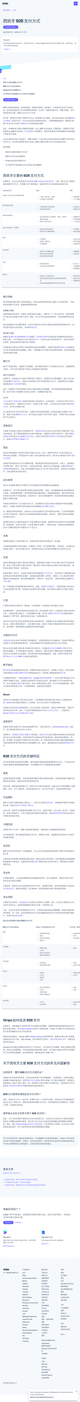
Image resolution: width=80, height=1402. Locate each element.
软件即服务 (45, 1305)
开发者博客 (45, 1378)
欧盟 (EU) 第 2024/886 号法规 (19, 336)
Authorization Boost (29, 1278)
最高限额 (19, 707)
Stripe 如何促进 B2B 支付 (12, 90)
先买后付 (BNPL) (56, 648)
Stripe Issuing (36, 1036)
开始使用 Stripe (10, 27)
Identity (25, 1305)
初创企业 (45, 1275)
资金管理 (19, 915)
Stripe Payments (27, 1028)
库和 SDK (45, 1372)
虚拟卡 (20, 683)
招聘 (62, 1311)
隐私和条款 (64, 1286)
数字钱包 (6, 670)
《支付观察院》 (29, 131)
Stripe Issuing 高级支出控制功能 (29, 1124)
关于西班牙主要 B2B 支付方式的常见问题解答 (19, 94)
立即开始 (8, 1222)
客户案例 (64, 1275)
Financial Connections (30, 1303)
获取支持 (64, 1327)
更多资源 (6, 10)
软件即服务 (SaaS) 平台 (19, 439)
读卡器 (62, 673)
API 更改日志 (46, 1370)
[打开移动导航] (76, 3)
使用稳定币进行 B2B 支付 (22, 734)
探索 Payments (8, 1246)
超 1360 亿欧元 (48, 506)
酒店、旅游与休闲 (47, 1319)
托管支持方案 (65, 1329)
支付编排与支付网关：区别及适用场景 (18, 1182)
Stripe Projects (47, 1375)
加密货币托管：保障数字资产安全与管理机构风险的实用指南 (25, 1185)
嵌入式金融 (45, 1286)
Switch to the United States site (41, 1397)
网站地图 (64, 1294)
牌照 (62, 1292)
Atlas (24, 1275)
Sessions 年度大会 (67, 1284)
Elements (25, 1300)
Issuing (25, 1311)
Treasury (25, 1341)
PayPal (48, 678)
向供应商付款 (48, 181)
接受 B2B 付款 (35, 181)
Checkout (25, 1286)
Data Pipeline (27, 1297)
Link (23, 1314)
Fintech (44, 1314)
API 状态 (44, 1367)
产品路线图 (64, 1308)
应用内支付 (45, 1294)
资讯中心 (64, 1313)
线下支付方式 (47, 573)
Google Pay (38, 678)
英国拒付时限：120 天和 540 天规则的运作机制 (21, 1179)
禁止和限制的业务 (67, 1289)
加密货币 (25, 1294)
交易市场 (45, 1297)
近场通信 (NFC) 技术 (20, 673)
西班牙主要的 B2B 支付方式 (12, 82)
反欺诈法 (17, 805)
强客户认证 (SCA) (33, 1080)
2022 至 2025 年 (48, 586)
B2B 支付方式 (21, 414)
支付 (14, 10)
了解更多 (6, 49)
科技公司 (44, 734)
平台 (43, 1303)
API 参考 (44, 1364)
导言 (4, 78)
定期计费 (36, 861)
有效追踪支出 (24, 902)
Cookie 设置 (65, 1297)
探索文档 (45, 1244)
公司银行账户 (17, 401)
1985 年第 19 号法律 (56, 613)
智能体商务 (45, 1278)
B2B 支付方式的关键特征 (12, 86)
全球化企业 (45, 1292)
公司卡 (5, 401)
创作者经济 (45, 1311)
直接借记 (38, 431)
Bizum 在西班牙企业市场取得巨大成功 (18, 713)
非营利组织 (45, 1327)
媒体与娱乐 (45, 1325)
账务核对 (49, 802)
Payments (26, 1322)
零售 (43, 1336)
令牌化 (60, 1039)
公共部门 (45, 1333)
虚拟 (52, 1039)
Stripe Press (65, 1316)
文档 (43, 1361)
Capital (24, 1284)
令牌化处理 (9, 888)
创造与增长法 (28, 805)
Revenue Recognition (30, 1330)
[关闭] (76, 1391)
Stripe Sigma (27, 1333)
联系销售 (18, 1222)
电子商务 (45, 1284)
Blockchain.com (61, 727)
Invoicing (25, 1308)
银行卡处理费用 (16, 384)
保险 (43, 1322)
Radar (24, 1327)
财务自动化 (45, 1289)
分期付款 (6, 640)
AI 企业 (44, 1308)
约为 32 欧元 (15, 381)
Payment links (27, 1319)
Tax (23, 1336)
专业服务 (45, 1330)
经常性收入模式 (54, 436)
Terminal (25, 1338)
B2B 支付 (25, 123)
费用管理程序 (58, 813)
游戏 (43, 1316)
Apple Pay (27, 678)
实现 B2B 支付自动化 (25, 436)
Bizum (9, 702)
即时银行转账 (41, 336)
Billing (24, 1281)
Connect (25, 1292)
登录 (62, 1334)
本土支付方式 (51, 710)
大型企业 (45, 1273)
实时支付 (35, 339)
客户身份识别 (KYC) (14, 1086)
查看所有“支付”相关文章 (11, 1173)
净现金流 (33, 327)
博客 (62, 1278)
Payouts (25, 1325)
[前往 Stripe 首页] (5, 1269)
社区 (62, 1281)
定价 (23, 1273)
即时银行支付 (63, 347)
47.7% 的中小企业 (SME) (13, 656)
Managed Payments (29, 1316)
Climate (25, 1289)
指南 (62, 1273)
